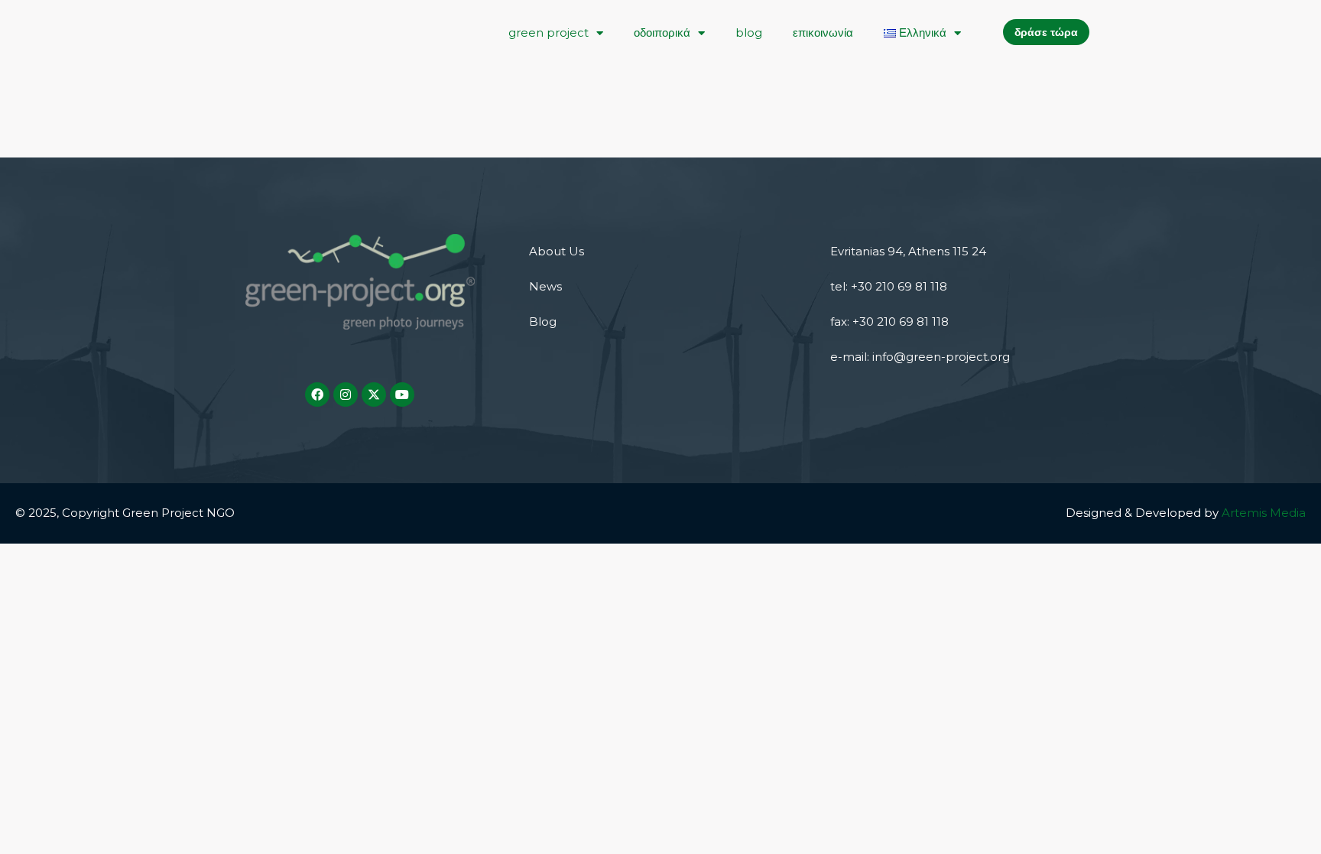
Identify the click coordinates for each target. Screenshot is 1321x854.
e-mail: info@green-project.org (920, 356)
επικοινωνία (823, 32)
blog (748, 32)
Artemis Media (1264, 512)
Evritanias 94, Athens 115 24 (908, 251)
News (545, 286)
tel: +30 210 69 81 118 (888, 286)
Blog (543, 321)
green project (548, 32)
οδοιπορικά (662, 32)
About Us (556, 251)
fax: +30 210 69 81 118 (889, 321)
